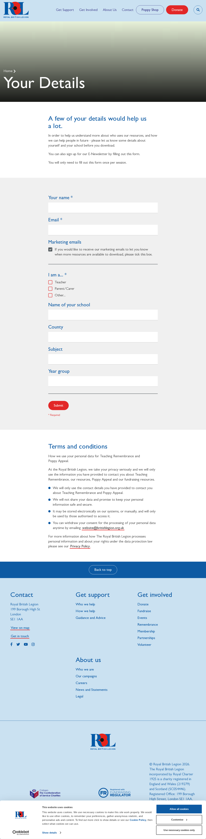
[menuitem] (64, 10)
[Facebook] (11, 644)
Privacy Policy (80, 546)
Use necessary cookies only (179, 830)
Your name (58, 197)
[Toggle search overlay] (198, 9)
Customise (177, 819)
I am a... (55, 275)
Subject (55, 349)
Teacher (60, 282)
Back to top (103, 570)
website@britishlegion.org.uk (103, 528)
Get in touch (20, 636)
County (55, 327)
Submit (58, 405)
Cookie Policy (138, 820)
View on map (20, 628)
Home (9, 71)
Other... (60, 295)
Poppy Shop (150, 10)
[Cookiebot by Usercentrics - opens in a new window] (21, 832)
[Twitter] (18, 644)
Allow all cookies (179, 809)
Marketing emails (64, 242)
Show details (49, 832)
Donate (177, 10)
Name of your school (69, 304)
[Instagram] (33, 644)
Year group (59, 371)
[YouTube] (26, 644)
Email (53, 219)
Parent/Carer (64, 289)
